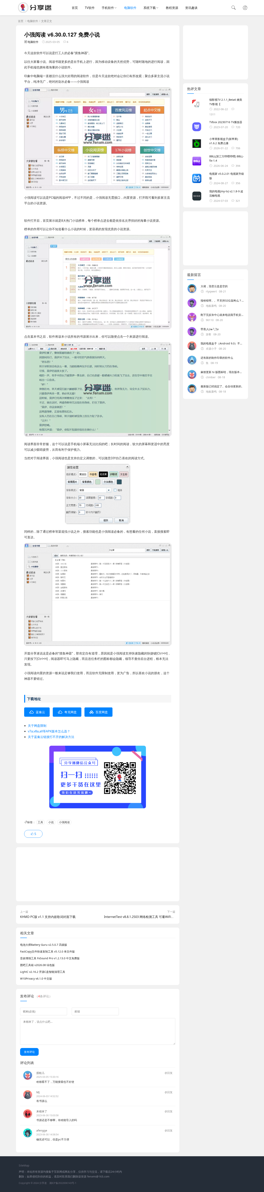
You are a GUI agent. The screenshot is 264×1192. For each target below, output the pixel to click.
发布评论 (29, 1052)
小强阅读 (64, 822)
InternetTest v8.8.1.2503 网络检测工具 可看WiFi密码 (140, 917)
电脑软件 (130, 8)
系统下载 (149, 8)
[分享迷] (36, 12)
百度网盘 (101, 712)
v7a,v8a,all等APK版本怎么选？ (49, 731)
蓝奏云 (40, 712)
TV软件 (90, 8)
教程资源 (172, 8)
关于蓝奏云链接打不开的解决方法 (51, 737)
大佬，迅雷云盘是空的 (214, 286)
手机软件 (108, 8)
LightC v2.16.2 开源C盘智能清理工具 (42, 972)
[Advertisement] (97, 874)
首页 (75, 8)
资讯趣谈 (191, 8)
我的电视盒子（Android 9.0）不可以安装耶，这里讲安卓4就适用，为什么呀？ (222, 343)
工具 (40, 822)
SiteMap (24, 1165)
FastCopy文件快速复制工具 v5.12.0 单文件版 (47, 951)
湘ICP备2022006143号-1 (62, 1183)
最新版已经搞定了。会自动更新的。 (222, 386)
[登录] (245, 8)
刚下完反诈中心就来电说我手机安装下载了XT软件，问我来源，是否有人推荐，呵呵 (222, 315)
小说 (51, 822)
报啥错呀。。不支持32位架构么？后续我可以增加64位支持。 (222, 300)
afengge (41, 1130)
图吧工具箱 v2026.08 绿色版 (37, 965)
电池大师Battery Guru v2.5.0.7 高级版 (43, 945)
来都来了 (41, 1111)
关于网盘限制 (37, 725)
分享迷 (43, 1183)
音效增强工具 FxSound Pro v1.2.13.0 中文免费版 (50, 958)
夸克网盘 (70, 712)
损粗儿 (40, 1073)
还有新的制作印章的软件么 (217, 358)
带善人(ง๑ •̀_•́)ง (210, 329)
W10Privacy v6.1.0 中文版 (36, 978)
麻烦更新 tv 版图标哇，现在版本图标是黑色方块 (222, 372)
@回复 (169, 1073)
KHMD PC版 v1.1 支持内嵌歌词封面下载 (48, 917)
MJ (38, 1092)
